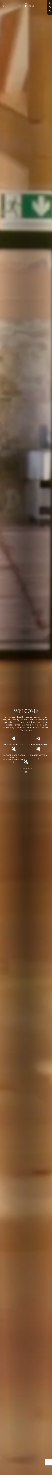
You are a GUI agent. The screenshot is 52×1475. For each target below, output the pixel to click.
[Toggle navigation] (3, 2)
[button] (14, 741)
